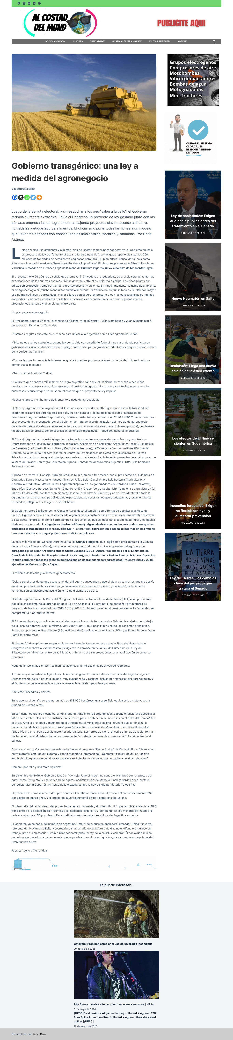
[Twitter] (33, 197)
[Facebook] (19, 3)
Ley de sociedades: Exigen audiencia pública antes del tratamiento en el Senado (193, 221)
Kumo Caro (39, 1034)
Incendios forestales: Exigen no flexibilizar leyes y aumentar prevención (193, 511)
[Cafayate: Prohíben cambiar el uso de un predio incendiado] (116, 914)
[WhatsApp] (39, 3)
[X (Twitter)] (24, 3)
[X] (21, 197)
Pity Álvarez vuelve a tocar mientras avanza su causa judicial (114, 1004)
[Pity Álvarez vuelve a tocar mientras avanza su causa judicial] (116, 975)
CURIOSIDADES (97, 41)
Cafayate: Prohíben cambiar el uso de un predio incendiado (113, 944)
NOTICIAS (182, 41)
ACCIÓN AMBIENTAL (55, 41)
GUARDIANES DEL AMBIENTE (127, 41)
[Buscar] (214, 41)
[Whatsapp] (27, 197)
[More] (39, 197)
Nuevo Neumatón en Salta (193, 298)
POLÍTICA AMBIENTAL (160, 41)
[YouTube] (34, 3)
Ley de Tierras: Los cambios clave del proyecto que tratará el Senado (193, 583)
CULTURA (78, 41)
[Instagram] (29, 3)
